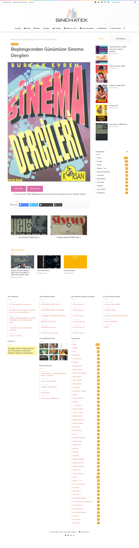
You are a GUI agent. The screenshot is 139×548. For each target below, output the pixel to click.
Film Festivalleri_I (70, 270)
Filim (74, 351)
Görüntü (75, 452)
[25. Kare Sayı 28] (63, 351)
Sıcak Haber (101, 189)
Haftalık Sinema (78, 463)
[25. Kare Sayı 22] (63, 357)
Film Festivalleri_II (43, 270)
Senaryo (75, 448)
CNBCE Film (76, 445)
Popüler (101, 39)
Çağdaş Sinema (78, 420)
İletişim (31, 2)
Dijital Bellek (102, 28)
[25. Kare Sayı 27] (43, 351)
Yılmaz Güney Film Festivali (82, 502)
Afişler (37, 28)
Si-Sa (74, 434)
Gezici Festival (77, 505)
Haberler (100, 186)
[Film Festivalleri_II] (48, 261)
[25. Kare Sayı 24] (53, 357)
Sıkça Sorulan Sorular (20, 2)
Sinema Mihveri (77, 473)
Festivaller (100, 182)
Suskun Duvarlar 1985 (117, 66)
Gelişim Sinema (77, 409)
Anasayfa (18, 28)
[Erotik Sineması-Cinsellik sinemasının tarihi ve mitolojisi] (102, 54)
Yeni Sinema (76, 359)
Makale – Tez (101, 168)
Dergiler (47, 28)
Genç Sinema (77, 380)
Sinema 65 (76, 387)
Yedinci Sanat (77, 369)
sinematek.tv (85, 532)
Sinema (75, 402)
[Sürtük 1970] (102, 113)
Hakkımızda (6, 2)
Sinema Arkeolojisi (87, 28)
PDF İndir (19, 189)
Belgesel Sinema (78, 466)
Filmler (28, 28)
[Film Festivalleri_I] (75, 261)
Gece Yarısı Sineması (79, 373)
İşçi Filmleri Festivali (79, 498)
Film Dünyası (76, 430)
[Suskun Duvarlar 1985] (102, 74)
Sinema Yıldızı (77, 441)
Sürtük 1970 (113, 106)
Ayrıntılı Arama (116, 28)
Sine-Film (75, 456)
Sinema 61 (76, 355)
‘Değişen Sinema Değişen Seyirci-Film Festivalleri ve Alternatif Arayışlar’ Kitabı (20, 272)
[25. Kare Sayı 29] (53, 351)
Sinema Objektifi (78, 459)
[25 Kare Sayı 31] (43, 345)
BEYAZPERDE (77, 416)
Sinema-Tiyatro (77, 398)
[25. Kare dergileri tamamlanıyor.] (63, 345)
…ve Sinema (76, 405)
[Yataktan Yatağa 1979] (102, 93)
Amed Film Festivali (79, 512)
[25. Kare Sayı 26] (43, 357)
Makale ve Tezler (71, 28)
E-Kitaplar (57, 28)
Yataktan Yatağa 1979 (117, 85)
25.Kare (75, 362)
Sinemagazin (77, 377)
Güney (74, 394)
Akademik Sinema (78, 438)
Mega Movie (76, 366)
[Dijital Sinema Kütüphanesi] (69, 15)
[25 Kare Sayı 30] (53, 345)
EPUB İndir (35, 189)
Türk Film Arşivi (77, 412)
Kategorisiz (101, 193)
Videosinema (77, 384)
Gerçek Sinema (77, 423)
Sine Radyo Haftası (79, 391)
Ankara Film (76, 470)
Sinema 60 (76, 427)
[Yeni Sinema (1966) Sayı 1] (102, 131)
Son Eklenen (121, 39)
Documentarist (77, 509)
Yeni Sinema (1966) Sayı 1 (118, 124)
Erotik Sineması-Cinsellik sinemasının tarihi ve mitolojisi (117, 49)
